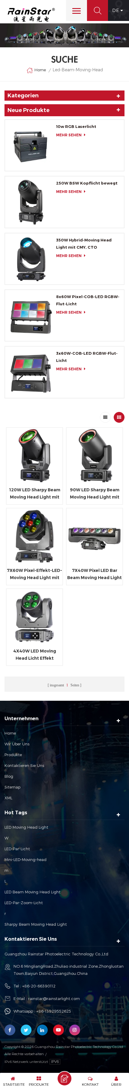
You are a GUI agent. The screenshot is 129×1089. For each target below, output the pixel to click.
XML (8, 797)
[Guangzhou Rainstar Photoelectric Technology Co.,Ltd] (31, 14)
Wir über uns (16, 743)
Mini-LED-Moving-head (25, 859)
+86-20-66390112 (39, 986)
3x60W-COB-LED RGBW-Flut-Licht (87, 357)
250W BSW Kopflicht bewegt (87, 183)
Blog (8, 776)
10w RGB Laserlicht (76, 126)
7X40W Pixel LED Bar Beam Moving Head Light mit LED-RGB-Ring (94, 574)
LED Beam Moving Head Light (32, 891)
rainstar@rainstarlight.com (54, 998)
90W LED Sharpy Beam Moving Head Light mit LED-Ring (94, 494)
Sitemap (12, 787)
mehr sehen (69, 135)
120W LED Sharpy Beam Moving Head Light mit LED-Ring (34, 494)
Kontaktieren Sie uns (24, 765)
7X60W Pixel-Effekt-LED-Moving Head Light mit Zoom (34, 574)
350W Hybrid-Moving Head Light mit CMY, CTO (84, 244)
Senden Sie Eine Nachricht (64, 1078)
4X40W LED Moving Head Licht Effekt (34, 654)
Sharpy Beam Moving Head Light (35, 924)
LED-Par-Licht (17, 848)
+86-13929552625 (53, 1011)
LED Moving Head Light (26, 827)
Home (40, 69)
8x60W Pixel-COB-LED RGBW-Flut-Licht (87, 300)
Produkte (13, 754)
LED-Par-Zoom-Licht (23, 902)
